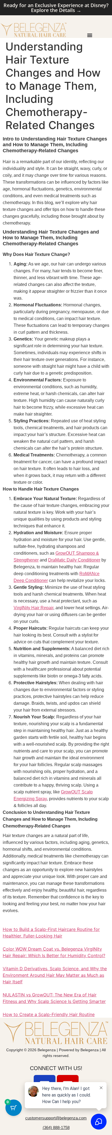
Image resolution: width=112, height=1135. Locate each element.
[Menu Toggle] (89, 35)
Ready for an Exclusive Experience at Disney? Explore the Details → (56, 7)
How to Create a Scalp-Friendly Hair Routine (49, 1014)
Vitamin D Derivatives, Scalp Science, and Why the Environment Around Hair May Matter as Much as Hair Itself (55, 975)
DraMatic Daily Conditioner (74, 560)
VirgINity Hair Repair (33, 607)
